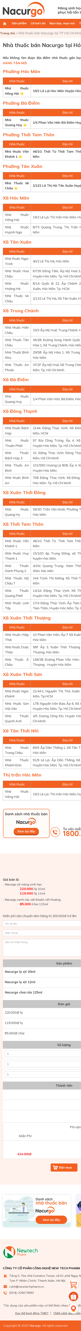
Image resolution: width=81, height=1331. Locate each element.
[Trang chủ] (4, 23)
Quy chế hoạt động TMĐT (32, 1313)
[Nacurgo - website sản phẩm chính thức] (29, 9)
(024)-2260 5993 (21, 1292)
